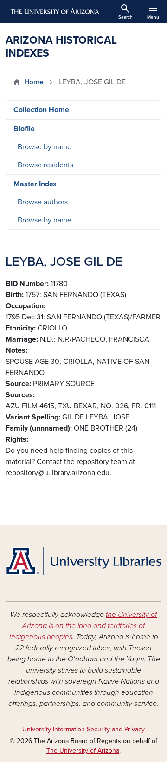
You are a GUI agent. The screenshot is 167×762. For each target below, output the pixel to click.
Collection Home (41, 109)
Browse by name (44, 147)
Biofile (24, 128)
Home (34, 82)
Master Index (35, 184)
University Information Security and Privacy (83, 729)
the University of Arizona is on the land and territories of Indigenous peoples (83, 625)
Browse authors (43, 202)
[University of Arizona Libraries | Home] (83, 561)
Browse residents (45, 165)
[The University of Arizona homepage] (54, 11)
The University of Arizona (82, 751)
